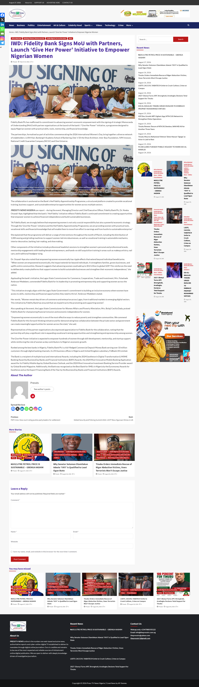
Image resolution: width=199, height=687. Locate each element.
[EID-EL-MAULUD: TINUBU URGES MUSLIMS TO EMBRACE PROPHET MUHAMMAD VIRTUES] (174, 270)
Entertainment (44, 25)
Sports (88, 25)
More (128, 25)
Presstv (15, 62)
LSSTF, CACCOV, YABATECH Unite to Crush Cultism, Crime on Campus (162, 86)
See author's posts (42, 389)
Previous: (35, 418)
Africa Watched (16, 38)
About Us (28, 3)
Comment (15, 500)
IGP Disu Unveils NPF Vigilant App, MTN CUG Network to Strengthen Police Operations (160, 117)
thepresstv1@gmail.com (140, 638)
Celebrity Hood (75, 25)
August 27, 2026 (24, 471)
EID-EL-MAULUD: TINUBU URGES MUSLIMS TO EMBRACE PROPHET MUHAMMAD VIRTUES (161, 107)
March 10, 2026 (25, 62)
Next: (103, 418)
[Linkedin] (22, 409)
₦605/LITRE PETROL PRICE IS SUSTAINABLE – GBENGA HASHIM (27, 466)
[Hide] (1, 47)
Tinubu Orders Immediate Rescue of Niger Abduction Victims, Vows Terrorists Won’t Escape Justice (114, 467)
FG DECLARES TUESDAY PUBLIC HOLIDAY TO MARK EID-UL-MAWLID (162, 148)
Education (186, 216)
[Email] (31, 409)
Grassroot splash (102, 452)
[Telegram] (40, 409)
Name (14, 531)
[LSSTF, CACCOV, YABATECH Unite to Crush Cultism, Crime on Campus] (174, 216)
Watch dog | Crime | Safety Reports (118, 458)
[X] (18, 409)
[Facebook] (13, 409)
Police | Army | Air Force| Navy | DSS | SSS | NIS (116, 455)
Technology (110, 25)
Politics (31, 25)
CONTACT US (67, 3)
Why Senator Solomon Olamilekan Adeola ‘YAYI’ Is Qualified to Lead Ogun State (70, 467)
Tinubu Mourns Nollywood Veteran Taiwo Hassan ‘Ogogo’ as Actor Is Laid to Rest (162, 138)
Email (76, 531)
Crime (120, 25)
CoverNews (110, 683)
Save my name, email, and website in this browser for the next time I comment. (45, 551)
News (11, 25)
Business (21, 25)
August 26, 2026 (66, 474)
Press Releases (29, 458)
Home (11, 32)
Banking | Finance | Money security (34, 38)
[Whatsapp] (27, 409)
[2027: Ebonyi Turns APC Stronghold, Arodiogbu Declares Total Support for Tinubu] (144, 270)
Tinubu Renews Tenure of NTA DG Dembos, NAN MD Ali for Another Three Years (161, 127)
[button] (188, 25)
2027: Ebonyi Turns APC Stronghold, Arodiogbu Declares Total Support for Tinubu (162, 97)
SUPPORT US (39, 3)
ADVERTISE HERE (53, 3)
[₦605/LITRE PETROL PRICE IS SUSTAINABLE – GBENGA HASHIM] (29, 447)
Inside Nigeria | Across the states (56, 38)
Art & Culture (59, 25)
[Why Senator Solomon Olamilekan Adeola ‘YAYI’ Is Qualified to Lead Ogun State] (72, 447)
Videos (99, 25)
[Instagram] (36, 409)
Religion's (186, 269)
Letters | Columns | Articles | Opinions (65, 455)
